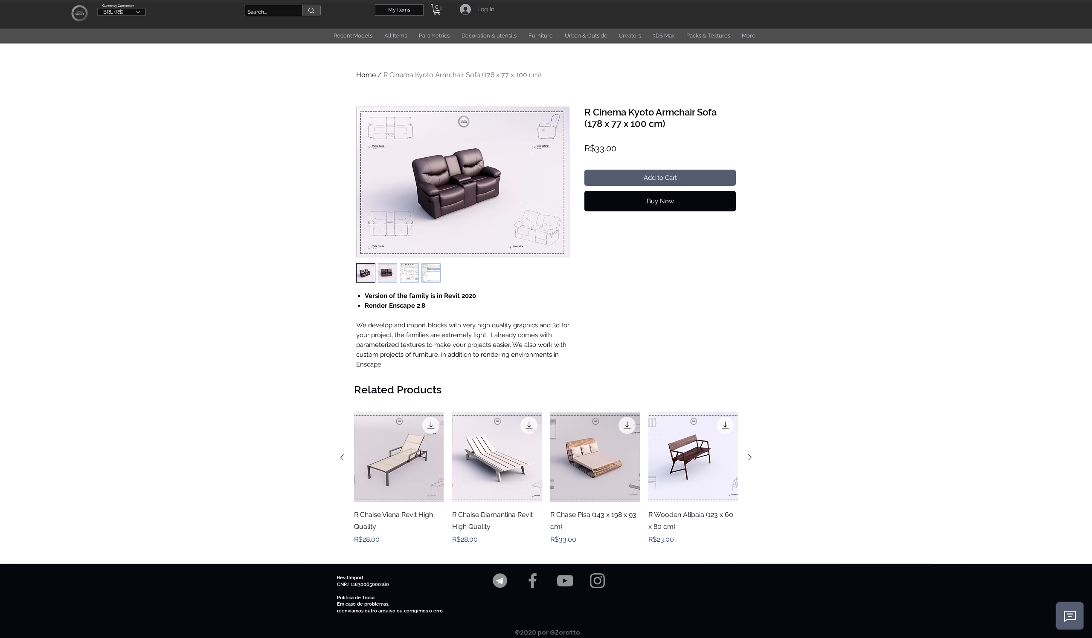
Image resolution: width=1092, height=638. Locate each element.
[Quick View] (399, 457)
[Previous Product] (342, 457)
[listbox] (121, 12)
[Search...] (311, 10)
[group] (546, 485)
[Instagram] (597, 581)
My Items (399, 10)
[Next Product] (750, 457)
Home (366, 75)
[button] (121, 11)
